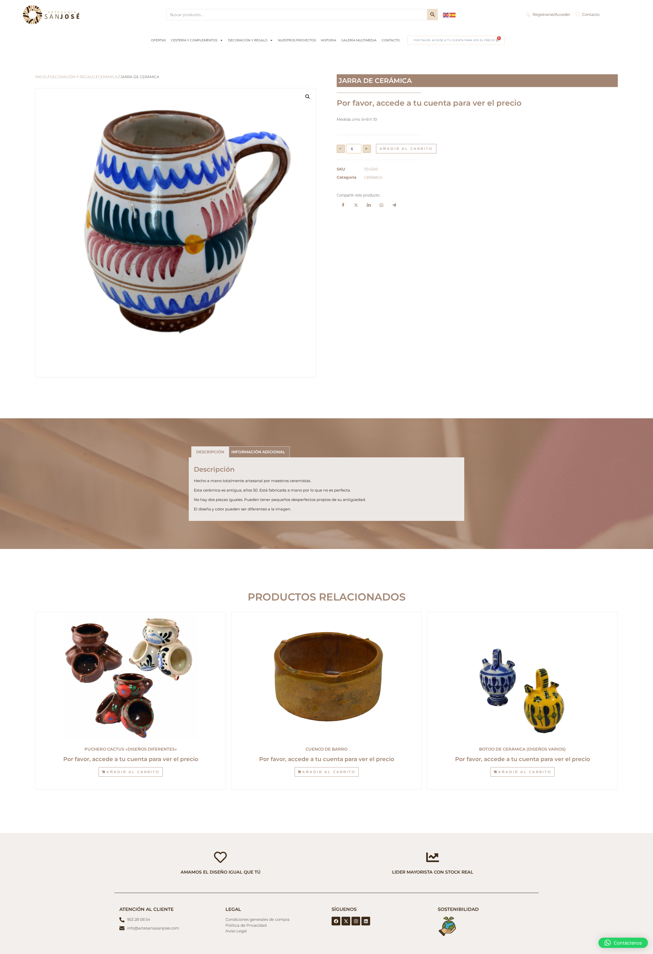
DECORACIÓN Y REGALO (247, 40)
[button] (307, 96)
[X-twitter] (346, 921)
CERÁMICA (107, 77)
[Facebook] (336, 921)
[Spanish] (452, 14)
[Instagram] (355, 921)
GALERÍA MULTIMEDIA (358, 40)
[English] (446, 14)
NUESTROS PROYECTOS (297, 40)
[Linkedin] (365, 921)
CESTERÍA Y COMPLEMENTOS (194, 40)
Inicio (41, 77)
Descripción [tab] (210, 451)
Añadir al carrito (406, 148)
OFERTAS (158, 40)
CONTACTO (391, 40)
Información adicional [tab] (258, 451)
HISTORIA (328, 40)
